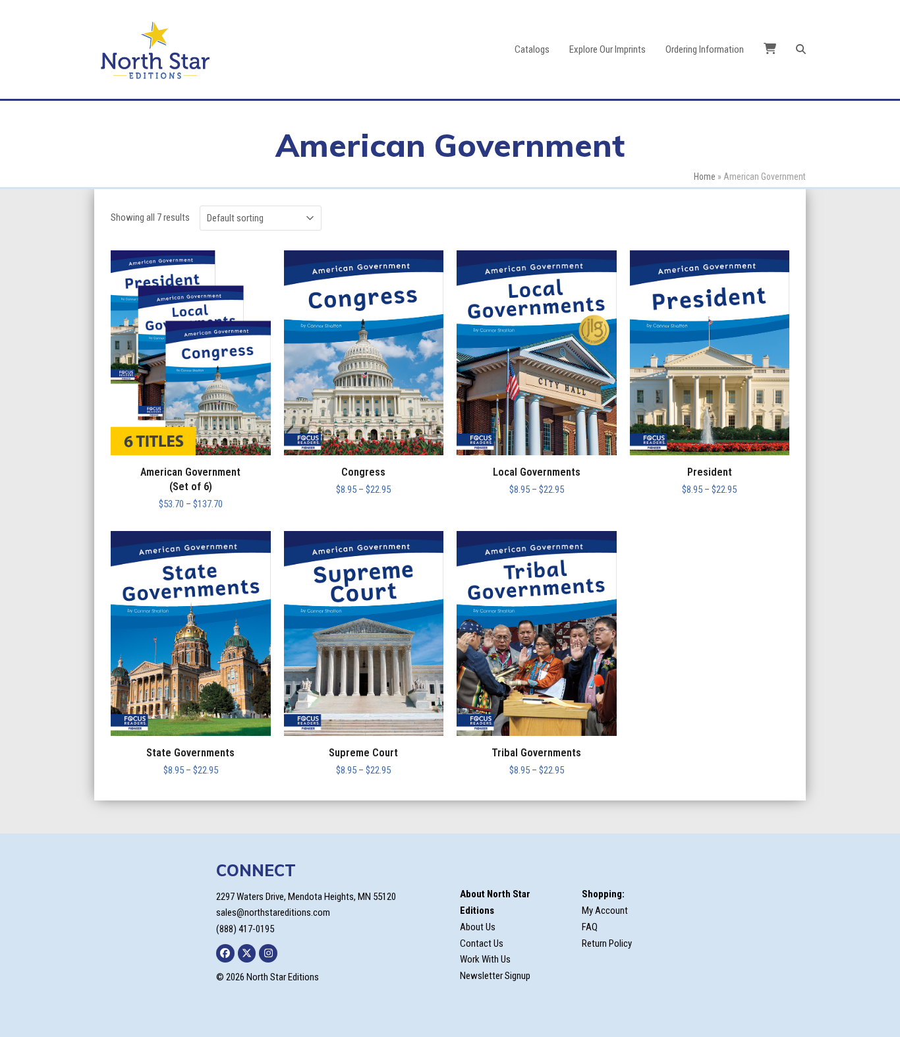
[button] (801, 49)
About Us (477, 927)
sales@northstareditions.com (273, 912)
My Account (605, 910)
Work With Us (485, 959)
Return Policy (607, 943)
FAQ (590, 927)
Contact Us (481, 943)
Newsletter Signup (495, 976)
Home (705, 176)
